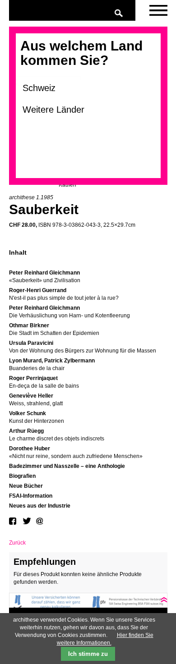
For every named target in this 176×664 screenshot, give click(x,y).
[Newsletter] (158, 10)
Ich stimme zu (88, 653)
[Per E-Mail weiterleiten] (40, 521)
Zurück (17, 543)
